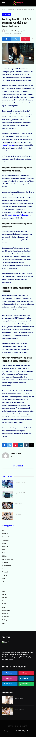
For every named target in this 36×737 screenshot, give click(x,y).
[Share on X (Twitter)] (15, 39)
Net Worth (5, 597)
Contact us (24, 726)
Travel (4, 623)
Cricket (4, 556)
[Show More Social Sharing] (32, 39)
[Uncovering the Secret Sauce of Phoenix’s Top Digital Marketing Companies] (7, 505)
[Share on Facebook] (6, 39)
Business (4, 553)
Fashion (4, 569)
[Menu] (3, 3)
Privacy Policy (13, 726)
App (3, 530)
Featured (5, 572)
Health (4, 581)
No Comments (7, 33)
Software (5, 613)
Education (5, 562)
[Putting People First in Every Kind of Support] (7, 516)
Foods (4, 585)
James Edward (12, 31)
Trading (4, 620)
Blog (3, 550)
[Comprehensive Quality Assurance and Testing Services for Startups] (7, 494)
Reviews (4, 607)
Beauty (4, 543)
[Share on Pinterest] (25, 39)
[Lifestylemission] (18, 3)
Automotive (6, 540)
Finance (4, 575)
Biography (5, 546)
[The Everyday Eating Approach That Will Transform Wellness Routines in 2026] (7, 711)
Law (3, 588)
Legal (3, 591)
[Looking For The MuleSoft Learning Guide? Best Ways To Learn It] (18, 53)
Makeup (4, 594)
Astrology (5, 534)
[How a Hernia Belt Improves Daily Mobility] (7, 700)
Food (3, 578)
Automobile (5, 537)
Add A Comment (18, 466)
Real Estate (5, 604)
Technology (6, 14)
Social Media (6, 610)
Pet (3, 601)
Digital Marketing (7, 559)
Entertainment (6, 565)
